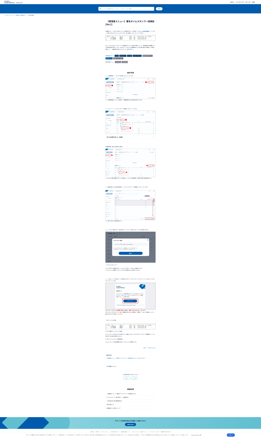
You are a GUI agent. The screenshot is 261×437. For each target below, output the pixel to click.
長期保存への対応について (114, 408)
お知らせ (232, 2)
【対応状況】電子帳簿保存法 (114, 401)
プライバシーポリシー (195, 435)
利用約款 (97, 431)
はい (127, 378)
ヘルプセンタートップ (9, 15)
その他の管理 (31, 15)
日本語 (253, 2)
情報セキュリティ (143, 431)
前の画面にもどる (111, 366)
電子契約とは (110, 404)
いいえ (134, 378)
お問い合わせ (130, 424)
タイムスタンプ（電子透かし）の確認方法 (118, 397)
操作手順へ (130, 49)
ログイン (247, 2)
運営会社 (92, 431)
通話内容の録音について (125, 431)
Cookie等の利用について (114, 431)
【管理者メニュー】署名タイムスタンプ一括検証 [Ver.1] (121, 358)
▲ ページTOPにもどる (150, 348)
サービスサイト (239, 2)
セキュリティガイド (135, 431)
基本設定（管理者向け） (21, 15)
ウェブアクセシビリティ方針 (154, 431)
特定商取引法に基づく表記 (165, 431)
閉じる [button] (231, 435)
